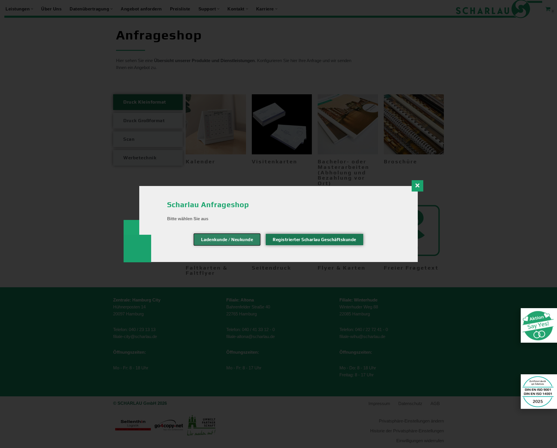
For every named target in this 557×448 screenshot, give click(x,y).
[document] (278, 224)
